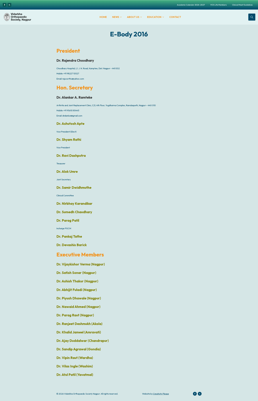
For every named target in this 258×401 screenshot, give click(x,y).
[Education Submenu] (164, 17)
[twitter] (9, 5)
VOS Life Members (218, 5)
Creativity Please (161, 393)
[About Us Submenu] (141, 17)
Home (103, 17)
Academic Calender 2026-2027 (191, 5)
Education (154, 17)
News (115, 17)
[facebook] (4, 5)
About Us (133, 17)
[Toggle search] (251, 17)
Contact (175, 17)
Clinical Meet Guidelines (242, 5)
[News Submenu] (121, 17)
